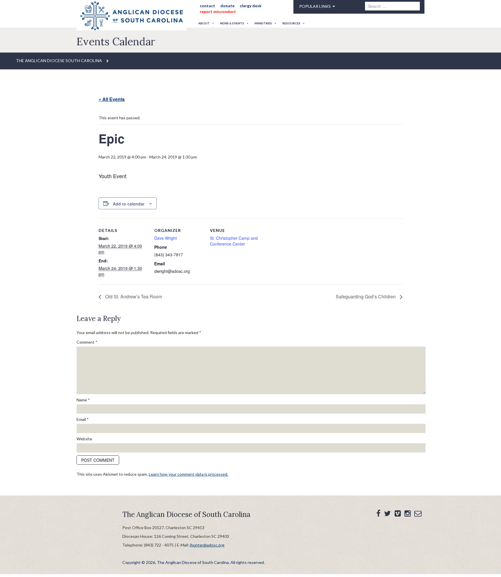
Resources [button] (291, 23)
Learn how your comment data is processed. (188, 474)
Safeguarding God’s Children (366, 296)
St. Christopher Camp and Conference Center (234, 241)
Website (84, 438)
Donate (223, 5)
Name (83, 399)
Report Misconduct (216, 11)
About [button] (204, 23)
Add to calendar (128, 204)
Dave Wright (165, 238)
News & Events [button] (232, 23)
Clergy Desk (244, 5)
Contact (205, 5)
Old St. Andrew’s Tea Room (133, 296)
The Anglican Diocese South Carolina (59, 60)
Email (83, 419)
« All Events (112, 99)
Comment (87, 342)
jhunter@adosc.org (207, 544)
